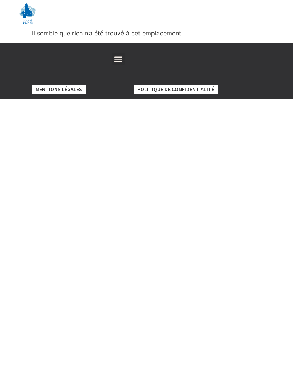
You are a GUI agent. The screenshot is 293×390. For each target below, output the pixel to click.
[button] (118, 59)
